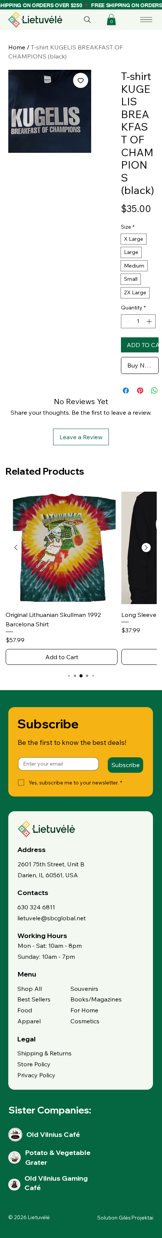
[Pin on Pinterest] (140, 390)
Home (16, 47)
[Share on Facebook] (125, 390)
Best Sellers (33, 999)
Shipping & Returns (44, 1053)
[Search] (87, 20)
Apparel (29, 1021)
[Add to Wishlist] (80, 80)
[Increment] (149, 321)
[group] (81, 578)
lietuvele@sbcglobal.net (51, 918)
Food (24, 1010)
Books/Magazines (96, 999)
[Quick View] (62, 548)
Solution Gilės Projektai (125, 1218)
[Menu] (146, 19)
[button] (111, 19)
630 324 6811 (36, 907)
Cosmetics (84, 1021)
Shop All (29, 988)
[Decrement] (126, 321)
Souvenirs (84, 988)
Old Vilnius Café (53, 1134)
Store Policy (33, 1064)
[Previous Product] (15, 547)
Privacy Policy (36, 1075)
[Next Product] (146, 547)
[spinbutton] (138, 321)
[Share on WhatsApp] (154, 390)
